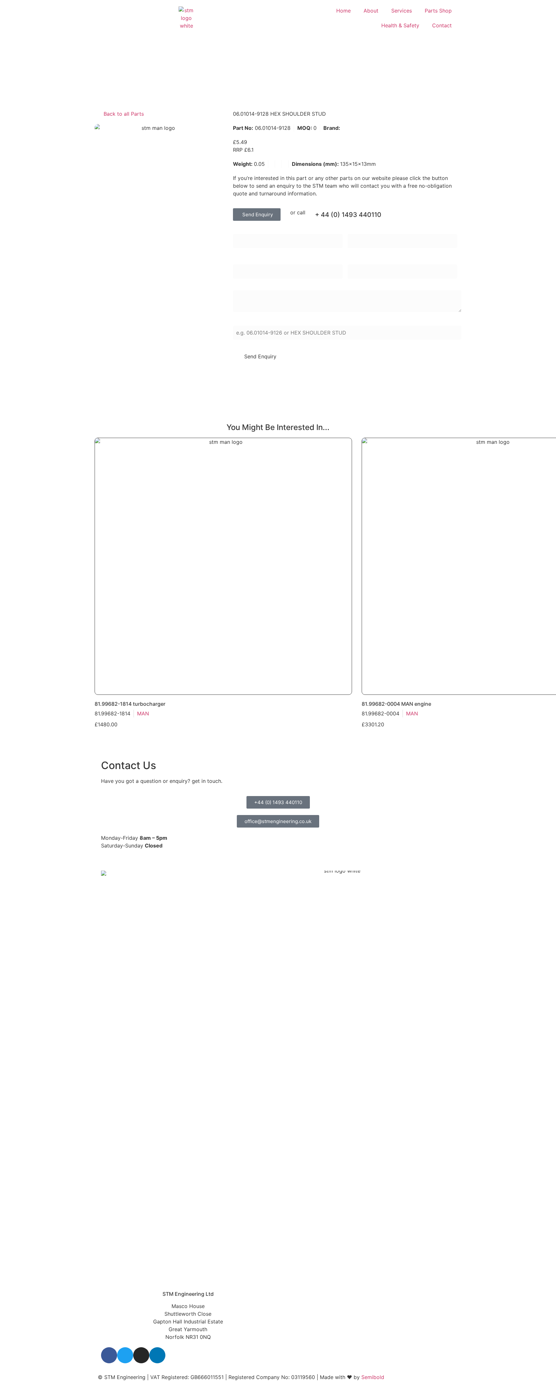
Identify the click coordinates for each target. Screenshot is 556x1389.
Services (401, 10)
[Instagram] (141, 1355)
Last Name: (361, 229)
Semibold (372, 1377)
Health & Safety (400, 25)
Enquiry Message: (254, 286)
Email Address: (251, 260)
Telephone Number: (371, 260)
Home (343, 10)
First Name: (247, 229)
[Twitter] (125, 1355)
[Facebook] (109, 1355)
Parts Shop (438, 10)
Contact (442, 25)
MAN (347, 128)
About (371, 10)
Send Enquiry (260, 356)
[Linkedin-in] (157, 1355)
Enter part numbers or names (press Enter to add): (295, 321)
